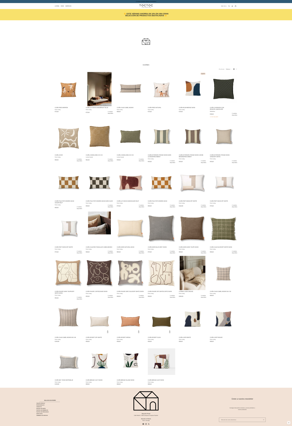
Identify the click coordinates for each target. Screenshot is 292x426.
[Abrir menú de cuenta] (232, 6)
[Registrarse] (263, 419)
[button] (228, 69)
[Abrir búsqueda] (229, 6)
